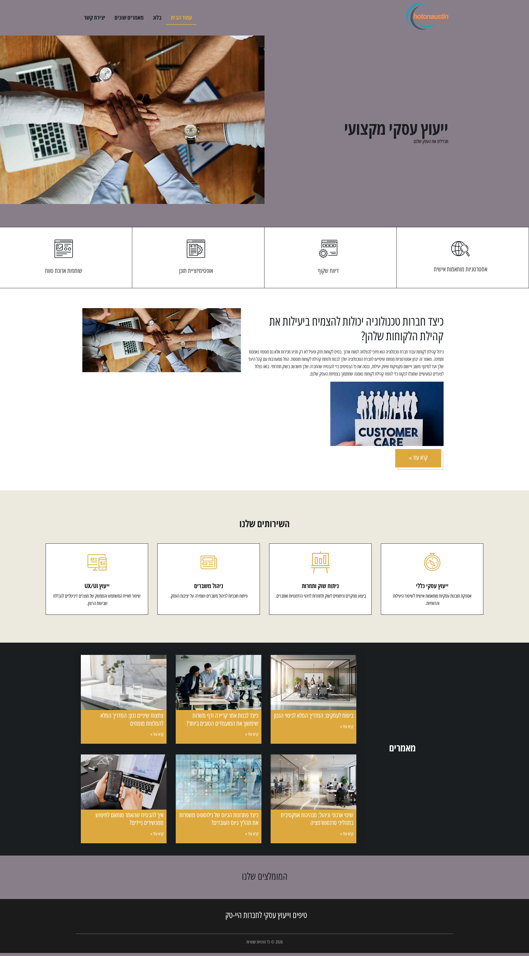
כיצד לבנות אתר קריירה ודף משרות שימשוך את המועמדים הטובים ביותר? (222, 719)
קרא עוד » (346, 726)
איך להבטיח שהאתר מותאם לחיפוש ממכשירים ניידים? (129, 819)
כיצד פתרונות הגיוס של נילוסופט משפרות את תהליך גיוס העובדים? (218, 819)
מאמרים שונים (129, 17)
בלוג (157, 17)
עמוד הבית (181, 17)
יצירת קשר (94, 17)
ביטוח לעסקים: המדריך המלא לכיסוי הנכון (313, 715)
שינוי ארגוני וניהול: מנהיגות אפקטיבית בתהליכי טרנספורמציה (317, 819)
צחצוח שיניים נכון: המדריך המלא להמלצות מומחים (131, 719)
